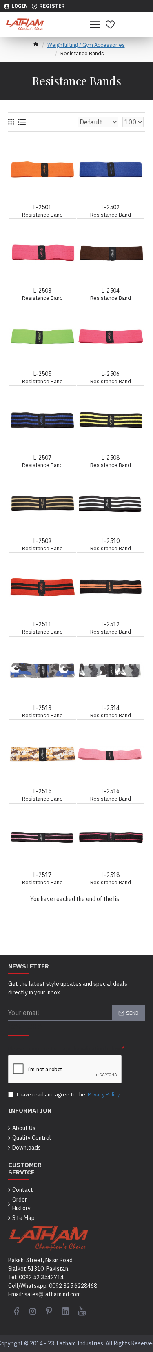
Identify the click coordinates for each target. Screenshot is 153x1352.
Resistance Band (42, 215)
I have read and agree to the (68, 1094)
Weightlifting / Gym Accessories (86, 44)
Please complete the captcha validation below (64, 1048)
